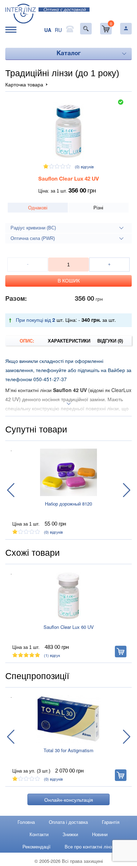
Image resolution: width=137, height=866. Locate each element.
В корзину (120, 651)
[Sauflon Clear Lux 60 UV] (68, 595)
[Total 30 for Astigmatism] (68, 719)
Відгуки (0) (110, 340)
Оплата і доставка (68, 822)
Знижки (70, 834)
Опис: (27, 340)
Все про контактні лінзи (90, 846)
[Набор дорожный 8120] (68, 472)
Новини (99, 834)
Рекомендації (36, 846)
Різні (98, 207)
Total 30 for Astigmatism (68, 750)
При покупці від (35, 319)
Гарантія (110, 822)
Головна (26, 822)
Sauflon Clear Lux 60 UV (69, 627)
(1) (52, 655)
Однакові (37, 207)
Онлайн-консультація (68, 799)
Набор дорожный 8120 (68, 503)
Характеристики (69, 340)
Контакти (39, 834)
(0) (84, 166)
